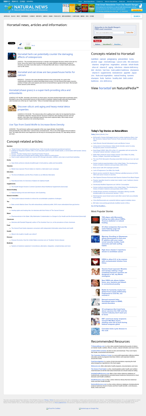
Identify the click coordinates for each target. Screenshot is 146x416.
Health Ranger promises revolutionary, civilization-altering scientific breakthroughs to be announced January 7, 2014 (114, 192)
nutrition (94, 59)
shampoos (134, 70)
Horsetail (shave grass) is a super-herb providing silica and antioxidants (39, 92)
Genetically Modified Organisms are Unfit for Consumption (111, 184)
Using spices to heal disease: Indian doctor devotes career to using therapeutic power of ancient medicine (114, 146)
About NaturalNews (89, 1)
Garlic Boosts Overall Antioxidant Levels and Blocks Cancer (111, 143)
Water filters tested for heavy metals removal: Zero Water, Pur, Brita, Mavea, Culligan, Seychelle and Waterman (113, 155)
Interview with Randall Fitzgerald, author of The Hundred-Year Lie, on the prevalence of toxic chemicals (43, 222)
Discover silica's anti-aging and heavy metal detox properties (44, 108)
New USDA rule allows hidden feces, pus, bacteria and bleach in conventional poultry (114, 282)
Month (102, 134)
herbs (131, 59)
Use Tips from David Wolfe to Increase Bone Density (36, 124)
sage (100, 62)
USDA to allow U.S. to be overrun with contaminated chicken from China (114, 261)
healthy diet (117, 78)
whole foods (133, 65)
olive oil (95, 67)
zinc (92, 75)
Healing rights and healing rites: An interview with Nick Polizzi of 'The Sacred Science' (37, 210)
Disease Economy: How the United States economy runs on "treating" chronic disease (37, 240)
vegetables (115, 65)
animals (124, 65)
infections (118, 67)
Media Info (122, 1)
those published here (60, 402)
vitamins (95, 65)
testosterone (117, 73)
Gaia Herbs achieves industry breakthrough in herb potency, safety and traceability (36, 163)
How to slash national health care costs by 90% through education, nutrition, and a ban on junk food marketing (45, 157)
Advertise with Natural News (135, 1)
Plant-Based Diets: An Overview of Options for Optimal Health (30, 181)
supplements (106, 73)
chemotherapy (109, 62)
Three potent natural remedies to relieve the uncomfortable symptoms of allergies (36, 198)
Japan (134, 73)
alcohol (94, 62)
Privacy (46, 400)
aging (111, 67)
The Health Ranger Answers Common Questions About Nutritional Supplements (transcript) (39, 187)
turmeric (130, 75)
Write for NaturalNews (111, 1)
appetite (127, 73)
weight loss (104, 65)
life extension (133, 62)
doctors (98, 70)
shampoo (95, 78)
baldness (95, 81)
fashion (108, 78)
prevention (123, 59)
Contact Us (100, 1)
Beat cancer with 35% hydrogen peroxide (106, 167)
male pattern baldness (120, 70)
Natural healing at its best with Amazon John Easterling (28, 192)
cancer (103, 59)
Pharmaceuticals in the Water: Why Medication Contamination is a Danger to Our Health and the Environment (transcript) (48, 216)
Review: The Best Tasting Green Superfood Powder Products (30, 154)
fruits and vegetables (104, 75)
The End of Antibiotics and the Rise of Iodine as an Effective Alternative (33, 175)
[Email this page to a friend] (28, 48)
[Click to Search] (137, 16)
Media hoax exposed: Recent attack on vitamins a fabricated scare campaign (35, 169)
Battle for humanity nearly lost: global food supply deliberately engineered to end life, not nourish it (114, 292)
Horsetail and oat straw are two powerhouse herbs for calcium (46, 74)
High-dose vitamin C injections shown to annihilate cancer (114, 251)
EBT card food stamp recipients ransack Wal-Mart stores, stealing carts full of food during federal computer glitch (114, 321)
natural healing (120, 75)
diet (92, 70)
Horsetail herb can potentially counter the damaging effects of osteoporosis (45, 56)
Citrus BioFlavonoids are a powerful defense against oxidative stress (114, 200)
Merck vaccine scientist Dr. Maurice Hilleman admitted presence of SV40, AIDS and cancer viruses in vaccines (115, 174)
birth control (128, 78)
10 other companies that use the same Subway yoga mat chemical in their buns (114, 228)
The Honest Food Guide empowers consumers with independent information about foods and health (42, 228)
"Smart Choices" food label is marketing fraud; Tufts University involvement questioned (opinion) (41, 149)
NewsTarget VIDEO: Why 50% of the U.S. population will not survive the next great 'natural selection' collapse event (115, 151)
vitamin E (103, 67)
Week (98, 134)
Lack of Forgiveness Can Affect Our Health (106, 170)
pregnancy (112, 59)
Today (93, 134)
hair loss (106, 70)
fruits (102, 78)
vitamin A (95, 73)
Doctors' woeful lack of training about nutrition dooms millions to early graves (35, 155)
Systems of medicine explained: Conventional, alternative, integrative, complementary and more (41, 246)
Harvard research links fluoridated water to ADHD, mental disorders (112, 301)
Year (107, 134)
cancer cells (121, 62)
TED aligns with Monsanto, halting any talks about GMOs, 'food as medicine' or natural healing (113, 220)
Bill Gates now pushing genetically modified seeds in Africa (111, 203)
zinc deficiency (106, 81)
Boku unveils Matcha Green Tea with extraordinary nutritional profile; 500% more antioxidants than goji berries (45, 204)
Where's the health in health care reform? (24, 234)
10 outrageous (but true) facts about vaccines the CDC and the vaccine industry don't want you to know (114, 311)
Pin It (33, 45)
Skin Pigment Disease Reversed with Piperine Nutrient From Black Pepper (116, 177)
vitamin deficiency (131, 67)
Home (80, 1)
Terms (51, 400)
